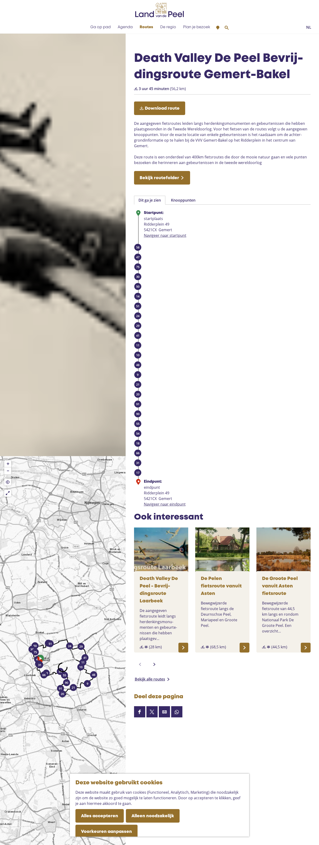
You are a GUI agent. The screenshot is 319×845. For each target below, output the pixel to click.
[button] (40, 660)
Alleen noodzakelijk (152, 816)
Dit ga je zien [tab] (149, 200)
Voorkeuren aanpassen (106, 832)
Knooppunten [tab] (183, 200)
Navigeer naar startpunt (165, 235)
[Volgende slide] (154, 664)
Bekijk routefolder (159, 178)
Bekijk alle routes (150, 679)
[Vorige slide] (140, 664)
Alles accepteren (99, 816)
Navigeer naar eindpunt (165, 504)
